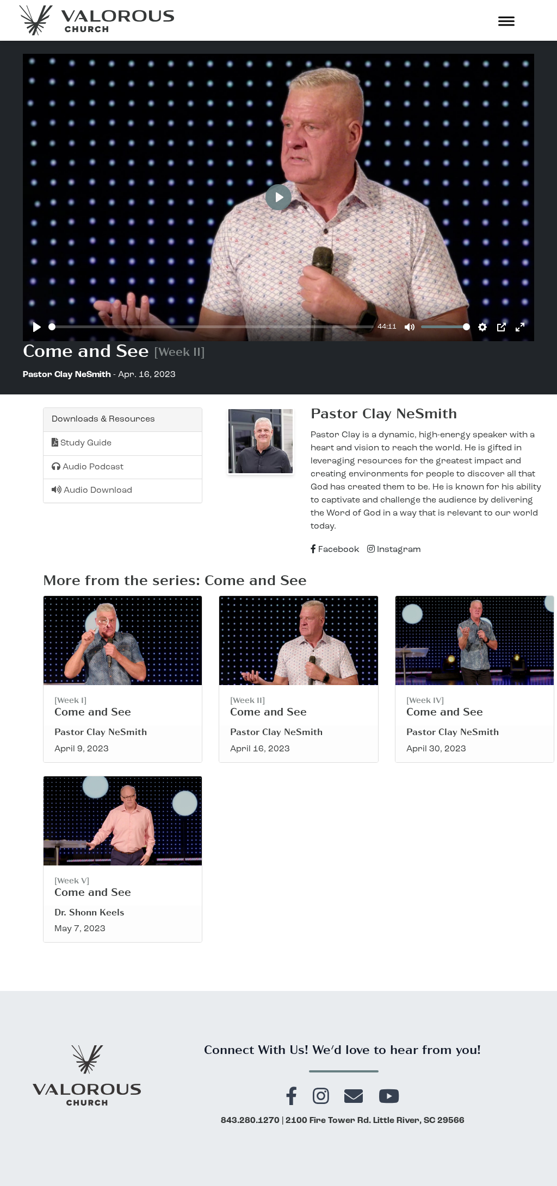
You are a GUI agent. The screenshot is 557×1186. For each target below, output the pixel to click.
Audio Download (96, 490)
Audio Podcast (91, 467)
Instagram (398, 549)
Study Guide (85, 443)
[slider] (211, 327)
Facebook (338, 549)
